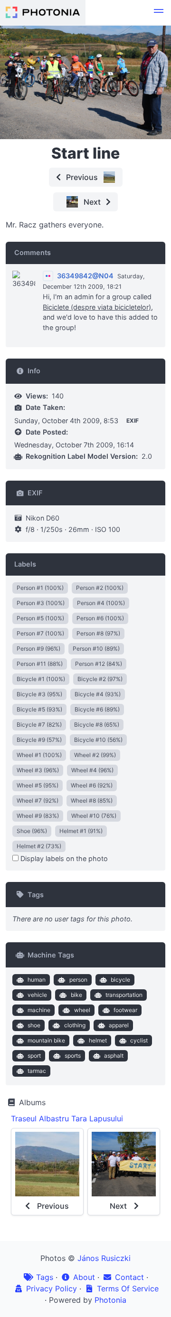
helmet (98, 1040)
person (78, 979)
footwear (125, 1010)
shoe (34, 1025)
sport (34, 1055)
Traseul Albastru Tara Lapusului (67, 1118)
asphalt (114, 1055)
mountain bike (46, 1040)
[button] (158, 12)
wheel (82, 1010)
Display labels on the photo (63, 858)
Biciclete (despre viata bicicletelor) (97, 307)
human (37, 979)
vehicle (37, 994)
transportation (123, 994)
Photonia (110, 1300)
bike (76, 994)
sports (73, 1055)
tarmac (37, 1070)
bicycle (120, 979)
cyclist (139, 1040)
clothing (75, 1025)
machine (39, 1010)
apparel (119, 1025)
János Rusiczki (104, 1258)
